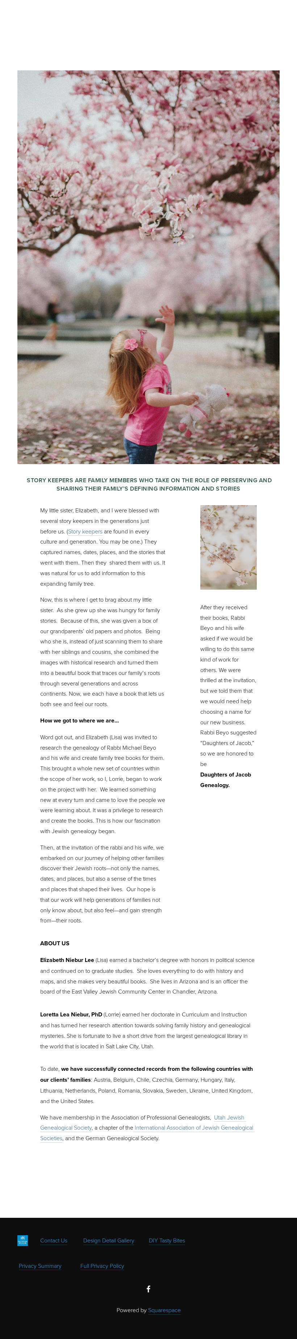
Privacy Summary (40, 1266)
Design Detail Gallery (108, 1240)
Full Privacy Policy (102, 1266)
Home (23, 22)
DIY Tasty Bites (167, 1240)
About (110, 22)
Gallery (83, 22)
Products (52, 22)
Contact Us (53, 1240)
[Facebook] (148, 1289)
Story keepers (85, 531)
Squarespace (164, 1310)
